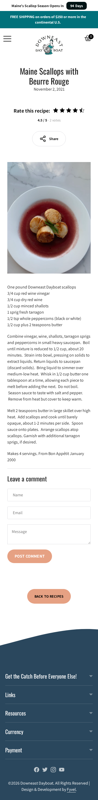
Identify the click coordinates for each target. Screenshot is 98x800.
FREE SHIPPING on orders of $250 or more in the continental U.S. (48, 19)
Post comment (30, 556)
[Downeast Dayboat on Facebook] (36, 770)
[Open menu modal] (7, 38)
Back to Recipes (49, 596)
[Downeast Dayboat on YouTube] (62, 770)
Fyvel (71, 789)
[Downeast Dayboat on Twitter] (45, 770)
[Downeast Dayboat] (49, 45)
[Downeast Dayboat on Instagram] (53, 770)
